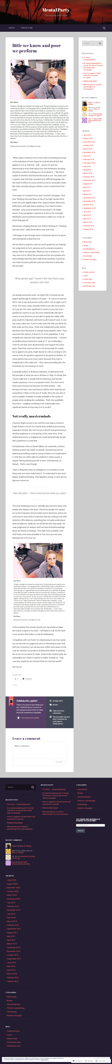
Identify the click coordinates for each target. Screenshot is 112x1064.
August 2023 (88, 138)
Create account (89, 272)
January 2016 (88, 229)
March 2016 (87, 222)
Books (55, 705)
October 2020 (88, 145)
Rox (89, 119)
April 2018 (87, 170)
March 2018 (87, 173)
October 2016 (88, 205)
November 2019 (89, 152)
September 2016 (89, 208)
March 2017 (87, 194)
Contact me (27, 28)
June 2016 (87, 212)
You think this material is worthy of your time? (88, 820)
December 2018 (89, 163)
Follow (80, 831)
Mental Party (56, 10)
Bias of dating (25, 846)
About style (87, 242)
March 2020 (87, 149)
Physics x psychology (91, 252)
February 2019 (88, 159)
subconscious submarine (58, 712)
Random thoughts (89, 259)
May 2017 (87, 187)
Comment (59, 762)
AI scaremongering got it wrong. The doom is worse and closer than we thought (93, 66)
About (12, 28)
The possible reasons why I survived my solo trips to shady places (61, 720)
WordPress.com (89, 286)
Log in (85, 276)
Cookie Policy (44, 1059)
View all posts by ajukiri (30, 718)
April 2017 (87, 191)
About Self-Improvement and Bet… (95, 120)
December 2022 (89, 142)
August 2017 (88, 184)
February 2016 (88, 226)
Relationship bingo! (90, 81)
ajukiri (90, 103)
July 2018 (87, 166)
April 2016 (87, 219)
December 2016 (89, 198)
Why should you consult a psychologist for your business (92, 87)
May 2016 (87, 215)
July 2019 (87, 156)
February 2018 (88, 177)
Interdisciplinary (89, 249)
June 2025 (87, 135)
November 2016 (89, 201)
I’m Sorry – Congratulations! (89, 59)
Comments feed (89, 283)
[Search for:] (92, 43)
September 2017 (89, 180)
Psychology (87, 256)
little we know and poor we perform (36, 48)
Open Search (104, 28)
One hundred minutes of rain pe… (95, 115)
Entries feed (87, 279)
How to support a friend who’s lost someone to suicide (92, 75)
